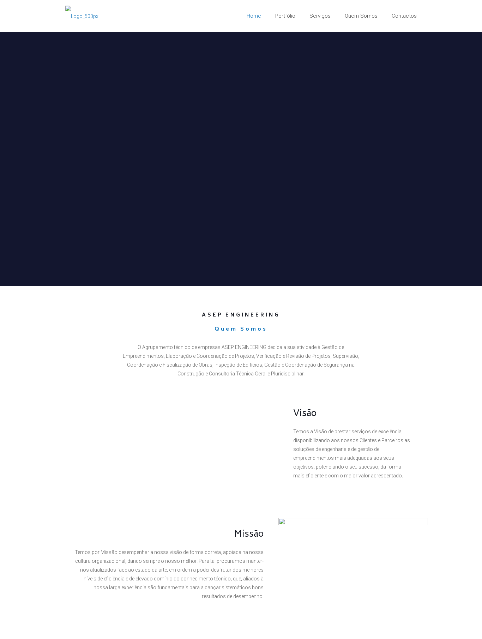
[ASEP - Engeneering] (81, 16)
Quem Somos (241, 329)
